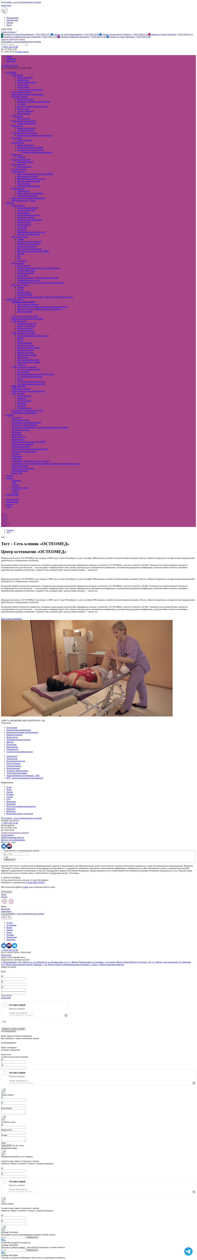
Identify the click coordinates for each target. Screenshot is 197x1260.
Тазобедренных (24, 396)
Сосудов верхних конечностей (31, 384)
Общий (20, 287)
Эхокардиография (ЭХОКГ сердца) (33, 335)
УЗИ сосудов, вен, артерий (24, 367)
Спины (20, 239)
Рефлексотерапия (20, 97)
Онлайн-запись (22, 52)
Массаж (10, 203)
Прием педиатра (24, 140)
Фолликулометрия (25, 331)
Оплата (9, 22)
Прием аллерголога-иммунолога (37, 152)
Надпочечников (24, 343)
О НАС (9, 478)
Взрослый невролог (26, 128)
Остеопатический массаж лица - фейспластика (38, 268)
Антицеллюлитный (26, 210)
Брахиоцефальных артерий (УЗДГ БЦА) (35, 374)
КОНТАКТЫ (12, 495)
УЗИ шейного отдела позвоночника (28, 391)
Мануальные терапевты (23, 444)
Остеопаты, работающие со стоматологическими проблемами (40, 427)
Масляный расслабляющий (29, 220)
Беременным (23, 80)
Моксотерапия (23, 113)
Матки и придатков (26, 326)
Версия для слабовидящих (13, 840)
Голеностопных (24, 401)
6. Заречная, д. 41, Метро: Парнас (46, 964)
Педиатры (16, 432)
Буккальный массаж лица (28, 280)
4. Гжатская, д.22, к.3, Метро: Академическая (156, 962)
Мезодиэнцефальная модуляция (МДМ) (35, 174)
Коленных (22, 398)
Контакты (10, 61)
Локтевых (21, 405)
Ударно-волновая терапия (29, 186)
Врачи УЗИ (17, 473)
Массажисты (17, 439)
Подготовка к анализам (28, 304)
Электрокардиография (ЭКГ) (25, 316)
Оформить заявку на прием (13, 1029)
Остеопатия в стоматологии (30, 89)
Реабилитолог (23, 191)
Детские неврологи (20, 430)
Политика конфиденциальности (21, 806)
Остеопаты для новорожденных (26, 422)
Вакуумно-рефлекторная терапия (32, 106)
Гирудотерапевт (24, 167)
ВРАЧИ (9, 415)
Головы (20, 253)
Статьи (15, 492)
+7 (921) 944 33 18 (29, 37)
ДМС (14, 483)
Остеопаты (17, 417)
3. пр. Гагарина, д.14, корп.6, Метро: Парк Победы (113, 962)
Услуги (9, 923)
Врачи (9, 927)
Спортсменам (23, 87)
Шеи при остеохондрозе (28, 244)
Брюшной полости (25, 345)
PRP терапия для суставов (24, 200)
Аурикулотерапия (25, 111)
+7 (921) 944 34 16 (170, 34)
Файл (3, 1143)
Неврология (17, 126)
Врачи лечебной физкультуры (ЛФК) (28, 442)
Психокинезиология (21, 159)
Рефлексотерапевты (21, 446)
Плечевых (21, 403)
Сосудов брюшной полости (29, 376)
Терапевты (17, 458)
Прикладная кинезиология (24, 121)
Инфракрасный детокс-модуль (31, 179)
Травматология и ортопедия (24, 133)
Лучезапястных (24, 408)
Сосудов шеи (23, 372)
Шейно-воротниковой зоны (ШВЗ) (33, 251)
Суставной (22, 227)
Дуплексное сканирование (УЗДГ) (27, 410)
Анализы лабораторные (17, 771)
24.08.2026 (6, 998)
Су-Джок (21, 104)
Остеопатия (17, 75)
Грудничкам (22, 85)
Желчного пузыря (25, 350)
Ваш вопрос (6, 1108)
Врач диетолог (23, 118)
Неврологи (17, 434)
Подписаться (9, 860)
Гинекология (17, 142)
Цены (9, 25)
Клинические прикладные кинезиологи (30, 449)
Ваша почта (6, 1130)
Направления (12, 18)
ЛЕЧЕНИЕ (11, 72)
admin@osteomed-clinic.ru (12, 837)
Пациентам (11, 937)
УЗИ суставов (18, 393)
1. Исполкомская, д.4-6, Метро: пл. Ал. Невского (23, 962)
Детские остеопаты (20, 420)
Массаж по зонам (20, 237)
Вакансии (10, 809)
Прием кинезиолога (26, 123)
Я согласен (6, 892)
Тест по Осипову (25, 311)
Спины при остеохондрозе (29, 241)
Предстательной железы (28, 360)
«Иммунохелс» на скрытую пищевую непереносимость (42, 306)
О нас (9, 787)
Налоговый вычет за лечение (19, 813)
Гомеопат (21, 157)
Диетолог (16, 454)
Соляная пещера (19, 169)
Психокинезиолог (25, 162)
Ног (19, 258)
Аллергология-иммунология (30, 150)
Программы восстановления (30, 193)
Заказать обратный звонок (13, 39)
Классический (23, 265)
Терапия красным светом (28, 181)
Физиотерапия (18, 171)
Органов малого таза (26, 323)
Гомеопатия (17, 154)
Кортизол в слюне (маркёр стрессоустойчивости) (39, 309)
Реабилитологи (19, 437)
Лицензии (16, 480)
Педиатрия (17, 138)
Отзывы (15, 485)
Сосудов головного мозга (28, 369)
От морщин (22, 275)
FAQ (8, 799)
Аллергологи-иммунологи (24, 451)
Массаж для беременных (28, 234)
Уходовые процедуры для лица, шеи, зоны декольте (40, 282)
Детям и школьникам (26, 82)
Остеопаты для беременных (24, 425)
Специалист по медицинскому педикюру (31, 461)
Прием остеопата (25, 77)
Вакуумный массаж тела (28, 215)
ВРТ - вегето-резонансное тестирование (24, 778)
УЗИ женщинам (19, 321)
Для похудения (24, 222)
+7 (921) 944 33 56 (123, 34)
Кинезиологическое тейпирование (27, 94)
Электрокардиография (16, 773)
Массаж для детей (20, 285)
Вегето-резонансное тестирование (27, 319)
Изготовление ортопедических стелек (34, 135)
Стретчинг (22, 261)
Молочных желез (25, 328)
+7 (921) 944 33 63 (82, 37)
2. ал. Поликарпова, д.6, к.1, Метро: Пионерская (68, 962)
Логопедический (25, 294)
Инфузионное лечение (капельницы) (29, 198)
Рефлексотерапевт (25, 99)
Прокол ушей (23, 109)
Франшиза (11, 801)
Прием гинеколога (25, 145)
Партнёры (11, 804)
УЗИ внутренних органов (23, 333)
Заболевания (12, 20)
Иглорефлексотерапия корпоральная (33, 101)
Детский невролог (25, 130)
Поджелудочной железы (28, 347)
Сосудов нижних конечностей (31, 381)
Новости (16, 490)
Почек (20, 340)
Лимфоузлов (23, 357)
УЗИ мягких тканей (21, 389)
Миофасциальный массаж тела (31, 232)
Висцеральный (24, 224)
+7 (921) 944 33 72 (26, 34)
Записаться (6, 5)
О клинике (11, 925)
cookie (25, 887)
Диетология (17, 116)
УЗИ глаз (21, 364)
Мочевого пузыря (25, 352)
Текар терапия (23, 183)
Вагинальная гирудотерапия (30, 147)
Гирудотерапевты (20, 466)
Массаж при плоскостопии (29, 249)
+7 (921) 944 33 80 (129, 37)
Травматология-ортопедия (18, 739)
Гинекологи (17, 456)
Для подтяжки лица (26, 270)
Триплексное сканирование (24, 413)
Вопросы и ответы (20, 487)
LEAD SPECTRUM (35, 882)
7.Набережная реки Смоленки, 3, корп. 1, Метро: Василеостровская (93, 964)
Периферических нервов (28, 362)
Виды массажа (18, 205)
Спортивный (23, 212)
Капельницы (12, 747)
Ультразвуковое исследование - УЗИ (22, 775)
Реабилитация (18, 188)
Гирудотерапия (18, 164)
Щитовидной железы (27, 355)
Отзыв (4, 1135)
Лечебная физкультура (27, 195)
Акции (9, 475)
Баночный (22, 229)
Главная (10, 530)
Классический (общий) (27, 208)
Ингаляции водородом (27, 176)
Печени (20, 338)
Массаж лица (18, 263)
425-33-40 (9, 47)
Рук (19, 256)
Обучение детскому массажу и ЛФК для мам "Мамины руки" (45, 297)
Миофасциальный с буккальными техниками (38, 278)
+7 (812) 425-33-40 (9, 65)
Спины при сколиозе (26, 246)
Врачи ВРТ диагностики (23, 468)
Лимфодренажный (25, 217)
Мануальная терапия (21, 92)
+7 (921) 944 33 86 (75, 34)
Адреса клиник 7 (9, 32)
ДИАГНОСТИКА (14, 299)
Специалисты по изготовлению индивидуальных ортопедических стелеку (46, 463)
